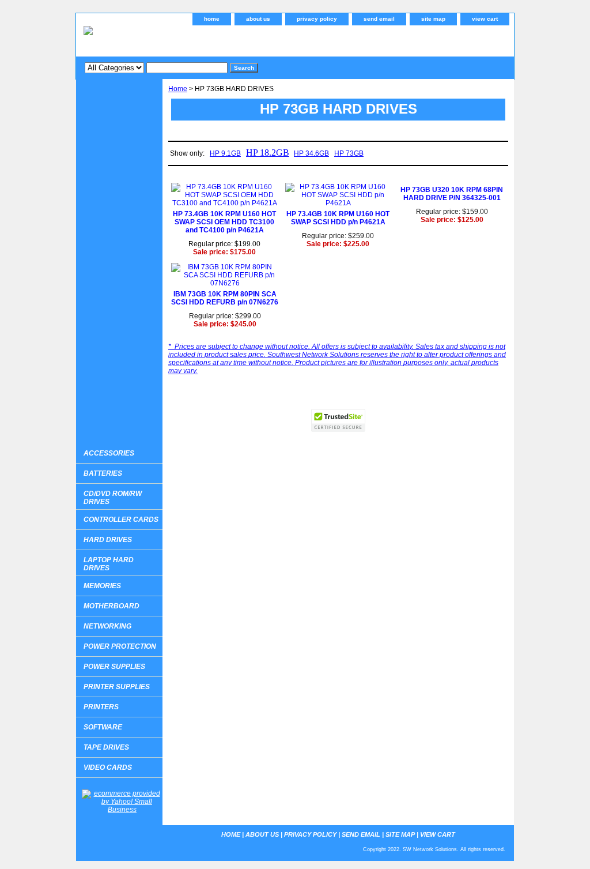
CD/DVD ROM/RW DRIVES (113, 498)
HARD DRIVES (108, 540)
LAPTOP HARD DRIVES (109, 564)
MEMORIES (102, 586)
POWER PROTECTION (120, 646)
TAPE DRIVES (106, 747)
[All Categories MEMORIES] (156, 67)
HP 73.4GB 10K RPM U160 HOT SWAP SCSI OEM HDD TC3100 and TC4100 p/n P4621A (224, 222)
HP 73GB (349, 153)
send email (379, 19)
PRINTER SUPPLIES (117, 687)
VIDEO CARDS (108, 767)
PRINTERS (101, 707)
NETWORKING (107, 626)
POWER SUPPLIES (114, 667)
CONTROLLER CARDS (121, 520)
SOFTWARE (103, 727)
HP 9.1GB (225, 153)
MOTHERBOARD (111, 606)
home (212, 19)
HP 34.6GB (311, 153)
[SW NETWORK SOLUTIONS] (220, 39)
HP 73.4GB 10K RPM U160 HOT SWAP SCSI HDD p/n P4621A (337, 218)
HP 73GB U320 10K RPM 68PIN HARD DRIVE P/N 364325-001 (451, 194)
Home (177, 89)
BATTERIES (103, 473)
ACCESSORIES (109, 453)
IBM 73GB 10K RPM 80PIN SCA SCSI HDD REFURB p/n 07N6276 (224, 298)
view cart (485, 19)
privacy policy (317, 19)
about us (258, 19)
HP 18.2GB (267, 152)
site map (433, 19)
